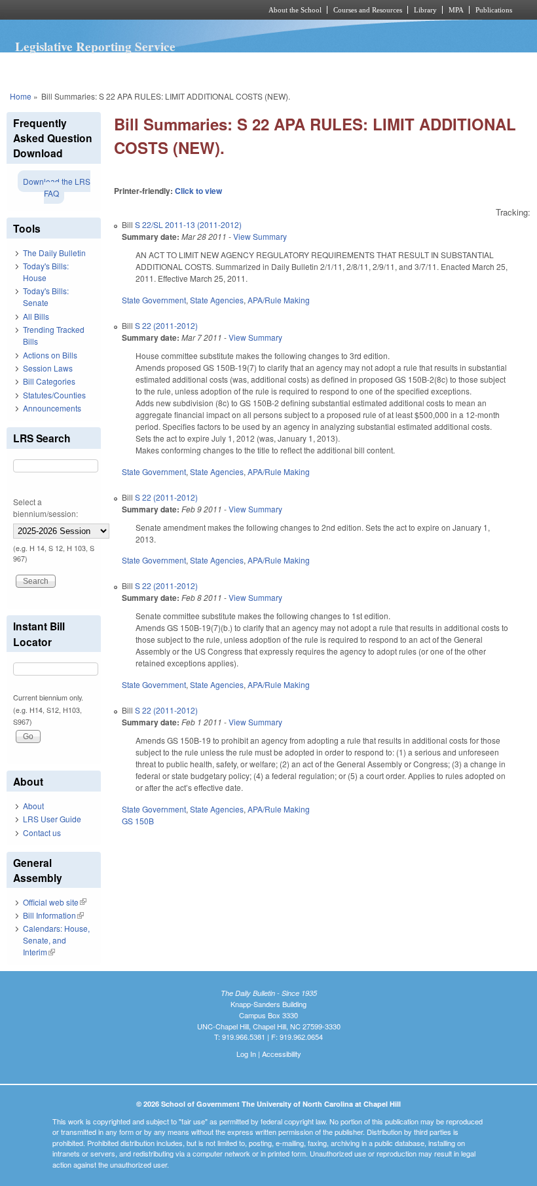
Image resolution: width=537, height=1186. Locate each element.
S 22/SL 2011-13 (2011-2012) (188, 224)
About (33, 805)
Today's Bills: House (46, 271)
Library (425, 10)
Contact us (42, 832)
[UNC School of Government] (118, 10)
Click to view (198, 191)
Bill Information (53, 915)
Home (20, 96)
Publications (493, 10)
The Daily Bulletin (54, 252)
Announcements (52, 407)
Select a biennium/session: (45, 507)
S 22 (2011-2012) (166, 325)
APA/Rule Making (279, 299)
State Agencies (217, 299)
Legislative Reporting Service (95, 46)
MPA (456, 10)
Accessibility (281, 1053)
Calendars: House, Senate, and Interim (56, 940)
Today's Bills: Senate (46, 296)
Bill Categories (49, 381)
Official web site (54, 902)
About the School (295, 10)
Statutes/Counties (54, 394)
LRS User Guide (52, 818)
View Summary (260, 236)
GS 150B (138, 820)
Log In (246, 1053)
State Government (154, 299)
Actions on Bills (50, 354)
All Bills (36, 316)
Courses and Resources (367, 10)
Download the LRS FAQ (56, 187)
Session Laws (48, 367)
